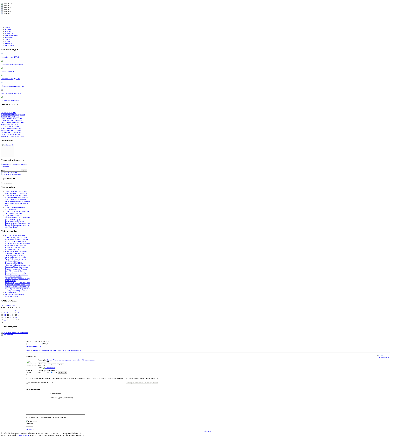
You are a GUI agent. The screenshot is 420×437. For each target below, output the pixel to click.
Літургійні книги (74, 350)
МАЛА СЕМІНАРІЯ (14, 121)
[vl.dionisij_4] (7, 145)
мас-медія (13, 119)
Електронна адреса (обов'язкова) (60, 398)
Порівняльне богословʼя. (10, 100)
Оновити (29, 423)
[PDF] (379, 357)
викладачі (11, 117)
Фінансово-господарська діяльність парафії (14, 295)
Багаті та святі (10, 292)
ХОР (17, 117)
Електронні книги (17, 136)
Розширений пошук (33, 346)
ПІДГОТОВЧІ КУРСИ (9, 122)
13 (10, 315)
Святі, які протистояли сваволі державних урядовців (16, 192)
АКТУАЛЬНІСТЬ (14, 132)
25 (5, 320)
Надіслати (30, 429)
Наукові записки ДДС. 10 (10, 79)
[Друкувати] (385, 357)
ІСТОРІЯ (12, 113)
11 (5, 315)
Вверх (28, 350)
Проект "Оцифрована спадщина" (44, 350)
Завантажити (50, 368)
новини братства (14, 128)
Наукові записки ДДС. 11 (10, 57)
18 (5, 317)
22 (16, 317)
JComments (208, 431)
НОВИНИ (5, 113)
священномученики (8, 115)
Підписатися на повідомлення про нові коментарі (47, 417)
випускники (20, 115)
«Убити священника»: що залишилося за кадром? (17, 212)
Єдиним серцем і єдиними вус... (13, 64)
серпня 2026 (10, 305)
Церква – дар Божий (8, 71)
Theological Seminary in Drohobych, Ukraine (142, 383)
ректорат (4, 117)
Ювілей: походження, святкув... (12, 86)
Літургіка (62, 350)
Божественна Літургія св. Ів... (12, 93)
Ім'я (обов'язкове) (54, 394)
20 (10, 317)
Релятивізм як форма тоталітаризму (15, 208)
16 (18, 315)
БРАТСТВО (5, 119)
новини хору (5, 130)
